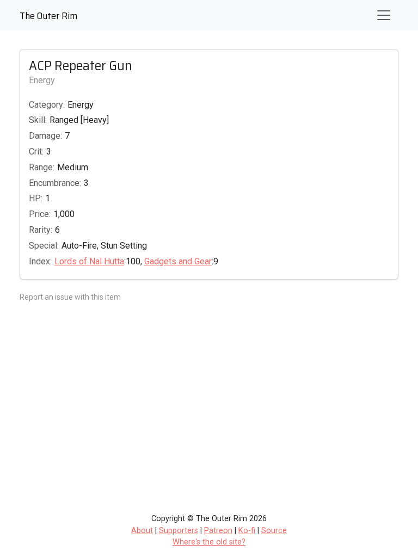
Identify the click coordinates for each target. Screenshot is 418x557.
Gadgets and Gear (178, 261)
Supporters (178, 530)
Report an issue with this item (70, 297)
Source (274, 530)
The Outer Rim (48, 15)
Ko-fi (246, 530)
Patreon (218, 530)
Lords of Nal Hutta (89, 261)
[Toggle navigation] (383, 15)
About (142, 530)
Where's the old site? (209, 542)
